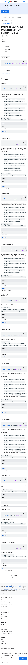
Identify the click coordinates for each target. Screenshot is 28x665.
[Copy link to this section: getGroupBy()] (11, 193)
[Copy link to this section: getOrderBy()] (10, 363)
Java (19, 6)
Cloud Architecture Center (6, 631)
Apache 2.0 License (17, 587)
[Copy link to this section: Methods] (9, 79)
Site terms (15, 653)
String (3, 131)
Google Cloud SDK (9, 6)
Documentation (8, 15)
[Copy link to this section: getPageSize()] (11, 475)
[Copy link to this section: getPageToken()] (12, 510)
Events (2, 641)
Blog (2, 639)
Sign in (24, 1)
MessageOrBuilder (5, 73)
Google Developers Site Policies (10, 589)
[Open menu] (2, 1)
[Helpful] (9, 20)
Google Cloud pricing (5, 601)
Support (3, 614)
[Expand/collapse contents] (8, 40)
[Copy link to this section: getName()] (9, 295)
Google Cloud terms (22, 653)
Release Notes (4, 616)
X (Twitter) (3, 643)
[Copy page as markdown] (7, 36)
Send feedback (6, 23)
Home (2, 15)
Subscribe (23, 658)
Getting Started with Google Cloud (8, 627)
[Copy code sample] (25, 62)
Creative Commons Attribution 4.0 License (13, 586)
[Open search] (18, 1)
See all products (4, 599)
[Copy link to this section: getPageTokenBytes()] (16, 542)
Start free (5, 11)
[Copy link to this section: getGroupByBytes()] (14, 244)
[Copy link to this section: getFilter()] (8, 83)
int (2, 502)
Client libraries (10, 8)
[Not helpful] (11, 20)
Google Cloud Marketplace (6, 604)
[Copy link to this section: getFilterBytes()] (12, 138)
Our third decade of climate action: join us (11, 655)
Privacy (9, 653)
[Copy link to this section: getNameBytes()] (12, 329)
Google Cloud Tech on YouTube (7, 648)
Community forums (5, 612)
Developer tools (16, 15)
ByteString (4, 186)
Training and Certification (6, 633)
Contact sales (4, 606)
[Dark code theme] (23, 62)
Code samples (4, 629)
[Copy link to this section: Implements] (11, 70)
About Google (4, 653)
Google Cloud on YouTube (6, 646)
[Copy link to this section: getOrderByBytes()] (14, 419)
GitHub (2, 624)
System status (4, 618)
